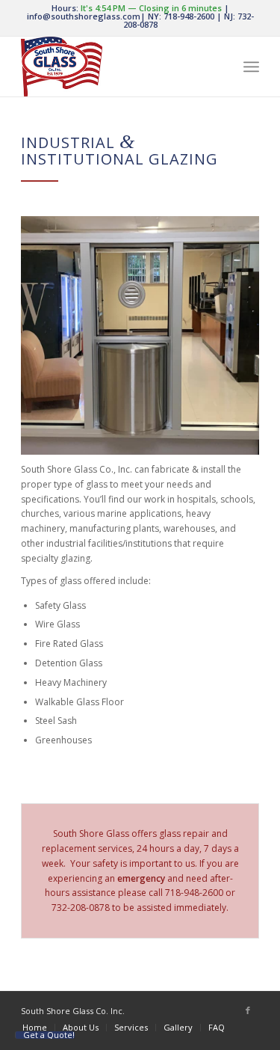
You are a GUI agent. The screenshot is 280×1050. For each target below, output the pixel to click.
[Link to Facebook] (248, 1010)
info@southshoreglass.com (83, 16)
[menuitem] (34, 1027)
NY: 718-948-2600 (181, 16)
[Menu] (251, 67)
